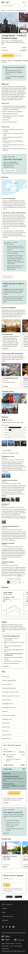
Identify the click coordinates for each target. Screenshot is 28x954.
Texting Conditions (18, 946)
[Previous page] (5, 582)
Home (2, 10)
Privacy (11, 946)
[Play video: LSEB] (9, 22)
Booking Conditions (10, 943)
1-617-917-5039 (13, 162)
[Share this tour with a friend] (20, 55)
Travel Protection (5, 946)
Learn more (6, 666)
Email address (8, 878)
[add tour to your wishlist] (16, 55)
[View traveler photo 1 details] (6, 398)
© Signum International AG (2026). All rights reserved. (13, 951)
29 (19, 582)
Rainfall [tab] (12, 597)
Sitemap (3, 943)
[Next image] (19, 853)
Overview (4, 60)
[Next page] (22, 582)
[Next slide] (25, 335)
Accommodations (17, 60)
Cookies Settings (5, 948)
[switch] (19, 843)
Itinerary (10, 60)
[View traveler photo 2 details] (14, 398)
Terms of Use (18, 943)
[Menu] (25, 2)
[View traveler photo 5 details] (14, 409)
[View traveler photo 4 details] (6, 409)
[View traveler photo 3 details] (22, 398)
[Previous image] (16, 853)
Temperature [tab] (6, 597)
